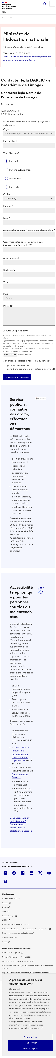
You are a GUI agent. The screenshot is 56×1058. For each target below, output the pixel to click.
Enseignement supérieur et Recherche (17, 933)
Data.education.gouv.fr (11, 952)
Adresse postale (11, 258)
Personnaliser (30, 1037)
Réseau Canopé (8, 916)
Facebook (14, 873)
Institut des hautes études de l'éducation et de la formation (25, 929)
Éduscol (5, 903)
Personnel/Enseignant (20, 169)
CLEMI (4, 920)
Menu (52, 3)
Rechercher (44, 3)
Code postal (9, 270)
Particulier (14, 161)
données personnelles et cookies (24, 1028)
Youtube (49, 873)
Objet (6, 129)
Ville (5, 282)
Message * (8, 305)
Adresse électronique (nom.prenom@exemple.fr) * (29, 230)
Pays (5, 293)
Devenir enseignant (9, 898)
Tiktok (23, 873)
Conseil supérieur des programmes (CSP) (18, 961)
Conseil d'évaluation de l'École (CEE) (16, 957)
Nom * (6, 218)
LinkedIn (31, 873)
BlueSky (5, 881)
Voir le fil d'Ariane (9, 18)
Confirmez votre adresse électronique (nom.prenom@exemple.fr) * (23, 243)
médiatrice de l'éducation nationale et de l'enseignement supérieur (20, 754)
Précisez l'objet (11, 141)
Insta (5, 873)
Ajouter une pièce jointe (28, 341)
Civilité (6, 194)
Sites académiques (9, 937)
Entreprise (14, 187)
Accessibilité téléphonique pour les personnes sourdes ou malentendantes (27, 58)
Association (15, 178)
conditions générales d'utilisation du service (30, 368)
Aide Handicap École (20, 775)
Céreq (4, 942)
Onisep (5, 907)
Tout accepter (30, 1048)
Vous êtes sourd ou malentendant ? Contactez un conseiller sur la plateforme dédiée (20, 824)
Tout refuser (30, 1042)
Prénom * (8, 206)
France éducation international (14, 924)
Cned (4, 911)
